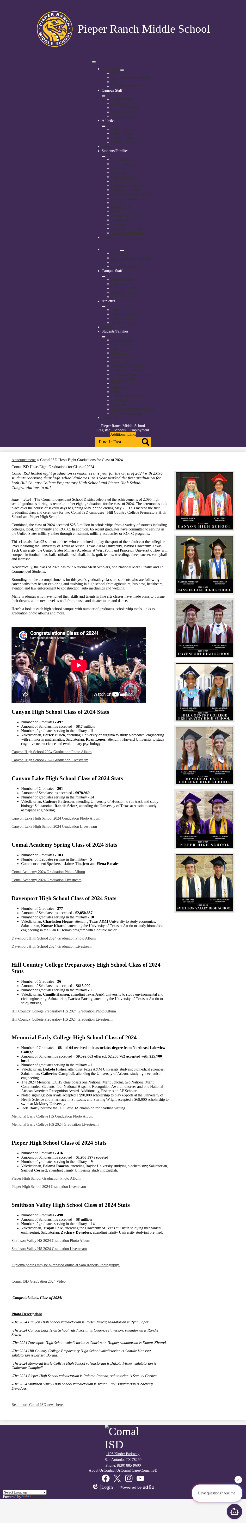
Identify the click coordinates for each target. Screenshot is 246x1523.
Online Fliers (121, 207)
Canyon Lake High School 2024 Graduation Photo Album (56, 818)
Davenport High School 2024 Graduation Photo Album (54, 938)
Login (107, 1487)
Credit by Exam (123, 181)
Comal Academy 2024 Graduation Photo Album (48, 872)
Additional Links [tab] (123, 434)
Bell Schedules (122, 164)
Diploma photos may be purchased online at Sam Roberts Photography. (66, 1265)
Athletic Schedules (125, 133)
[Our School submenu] (122, 70)
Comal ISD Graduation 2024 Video (39, 1281)
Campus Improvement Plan (132, 77)
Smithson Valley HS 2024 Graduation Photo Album (51, 1240)
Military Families (124, 198)
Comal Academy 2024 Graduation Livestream (46, 880)
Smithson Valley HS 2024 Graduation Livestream (49, 1249)
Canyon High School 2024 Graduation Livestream (50, 760)
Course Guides (122, 177)
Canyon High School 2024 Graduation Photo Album (52, 752)
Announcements (24, 460)
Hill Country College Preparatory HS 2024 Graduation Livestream (62, 1019)
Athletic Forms (122, 129)
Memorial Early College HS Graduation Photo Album (52, 1116)
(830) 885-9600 (129, 1465)
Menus (116, 203)
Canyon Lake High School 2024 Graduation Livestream (54, 826)
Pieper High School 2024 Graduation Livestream (49, 1186)
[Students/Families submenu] (103, 156)
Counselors (119, 103)
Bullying (117, 168)
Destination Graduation (129, 185)
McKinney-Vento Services (131, 194)
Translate (38, 1497)
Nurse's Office (122, 112)
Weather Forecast (124, 142)
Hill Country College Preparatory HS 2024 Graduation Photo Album (64, 1011)
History (117, 82)
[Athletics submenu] (103, 126)
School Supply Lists (126, 216)
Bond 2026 (119, 73)
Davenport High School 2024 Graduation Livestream (52, 946)
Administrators (122, 99)
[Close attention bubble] (238, 1478)
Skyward (118, 224)
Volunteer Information (128, 233)
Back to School (123, 159)
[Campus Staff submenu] (103, 96)
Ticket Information (125, 138)
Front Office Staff (124, 108)
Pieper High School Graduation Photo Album (46, 1178)
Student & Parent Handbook (132, 228)
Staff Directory (122, 116)
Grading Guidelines (126, 190)
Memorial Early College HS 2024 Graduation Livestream (55, 1124)
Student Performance (127, 86)
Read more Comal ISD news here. (38, 1405)
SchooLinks (120, 220)
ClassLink (119, 172)
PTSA (116, 211)
